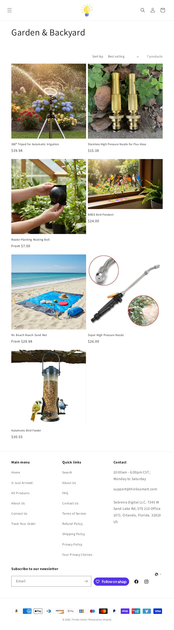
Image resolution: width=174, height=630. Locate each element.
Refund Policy (72, 524)
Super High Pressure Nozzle (106, 335)
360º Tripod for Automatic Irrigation (35, 144)
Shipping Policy (73, 534)
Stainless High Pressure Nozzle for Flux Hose (117, 144)
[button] (9, 10)
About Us (18, 503)
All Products (20, 493)
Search (67, 472)
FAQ (65, 493)
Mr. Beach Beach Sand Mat (29, 335)
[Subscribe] (86, 581)
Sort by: (97, 56)
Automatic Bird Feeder (26, 430)
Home (15, 472)
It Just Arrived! (22, 483)
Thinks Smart (79, 619)
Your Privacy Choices (77, 555)
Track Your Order (23, 524)
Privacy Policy (72, 544)
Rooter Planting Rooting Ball (30, 240)
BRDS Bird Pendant (101, 215)
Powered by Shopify (100, 619)
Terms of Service (74, 513)
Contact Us (19, 513)
